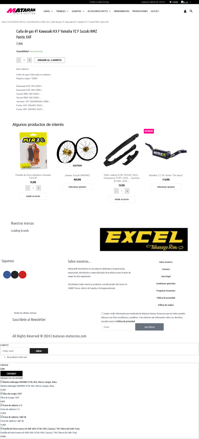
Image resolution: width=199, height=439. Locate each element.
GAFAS (47, 11)
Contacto (166, 269)
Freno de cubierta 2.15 (10, 409)
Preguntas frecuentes (165, 290)
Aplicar (39, 351)
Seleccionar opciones (77, 186)
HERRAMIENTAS (121, 11)
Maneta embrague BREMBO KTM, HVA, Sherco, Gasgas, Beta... (27, 386)
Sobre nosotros (166, 262)
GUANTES (76, 11)
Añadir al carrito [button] (33, 196)
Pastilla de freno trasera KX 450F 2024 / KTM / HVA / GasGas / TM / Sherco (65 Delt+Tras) (38, 432)
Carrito (175, 2)
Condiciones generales (166, 283)
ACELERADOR (33, 22)
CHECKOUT (11, 373)
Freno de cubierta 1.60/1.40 (11, 421)
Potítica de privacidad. (125, 321)
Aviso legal (166, 276)
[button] (191, 11)
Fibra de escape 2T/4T (9, 397)
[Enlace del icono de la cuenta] (185, 11)
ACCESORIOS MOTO (98, 11)
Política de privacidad (166, 297)
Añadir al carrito (49, 60)
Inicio (4, 22)
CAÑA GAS (44, 22)
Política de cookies (166, 305)
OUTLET (155, 11)
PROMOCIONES (140, 11)
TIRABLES (61, 11)
